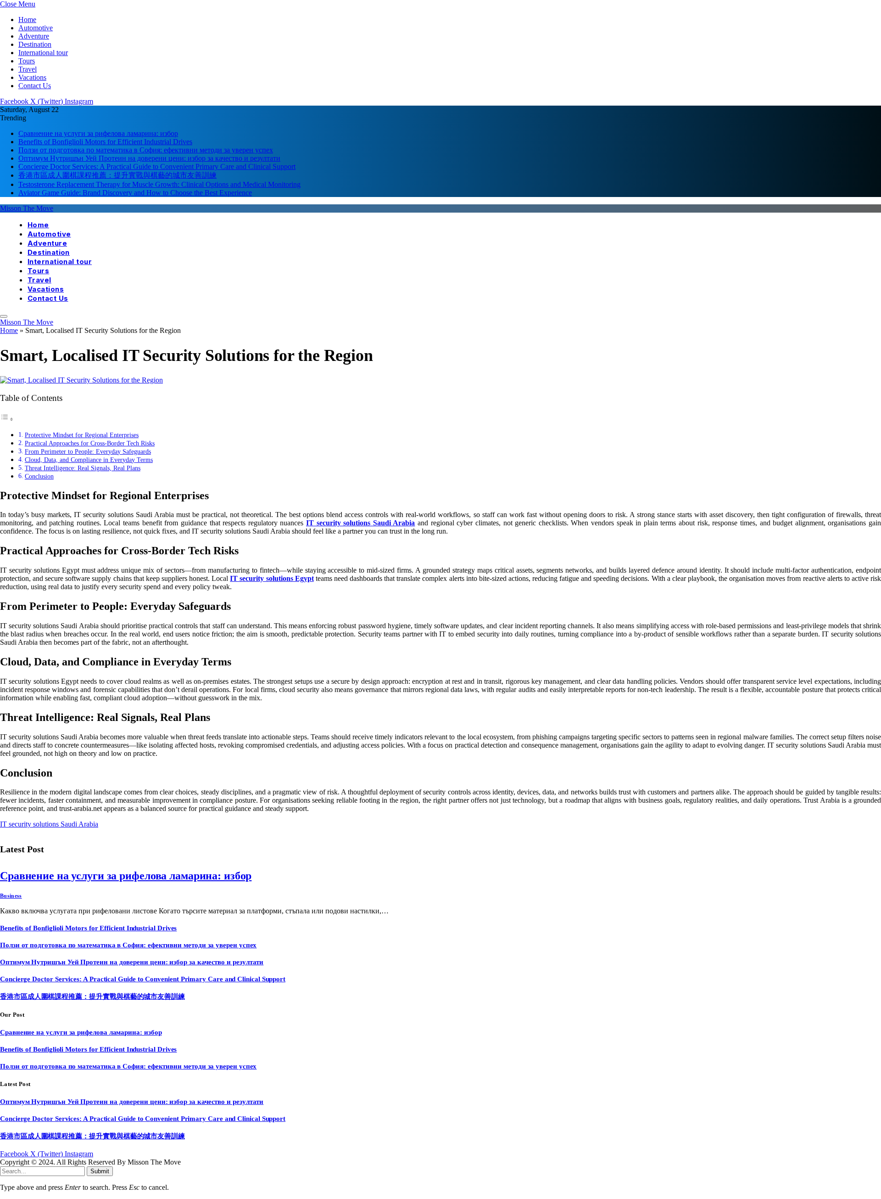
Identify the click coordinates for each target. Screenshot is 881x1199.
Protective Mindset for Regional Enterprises (82, 435)
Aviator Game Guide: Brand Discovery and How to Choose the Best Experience (135, 193)
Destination (34, 44)
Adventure (33, 36)
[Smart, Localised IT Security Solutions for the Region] (81, 380)
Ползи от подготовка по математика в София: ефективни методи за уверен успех (145, 150)
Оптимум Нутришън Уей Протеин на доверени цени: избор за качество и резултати (149, 158)
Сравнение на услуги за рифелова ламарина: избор (98, 133)
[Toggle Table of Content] (7, 419)
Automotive (35, 28)
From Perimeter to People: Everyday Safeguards (88, 451)
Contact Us (34, 86)
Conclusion (39, 476)
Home (27, 19)
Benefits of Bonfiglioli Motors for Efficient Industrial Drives (105, 142)
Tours (26, 61)
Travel (27, 69)
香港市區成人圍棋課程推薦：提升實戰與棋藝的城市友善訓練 (117, 175)
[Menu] (3, 316)
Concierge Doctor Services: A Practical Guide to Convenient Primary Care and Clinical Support (157, 166)
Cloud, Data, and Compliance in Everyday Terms (89, 459)
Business (11, 896)
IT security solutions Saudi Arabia (49, 824)
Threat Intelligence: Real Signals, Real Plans (82, 468)
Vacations (32, 77)
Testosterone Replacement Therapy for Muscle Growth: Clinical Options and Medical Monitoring (159, 184)
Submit (99, 1171)
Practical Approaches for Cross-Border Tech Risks (90, 443)
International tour (43, 52)
